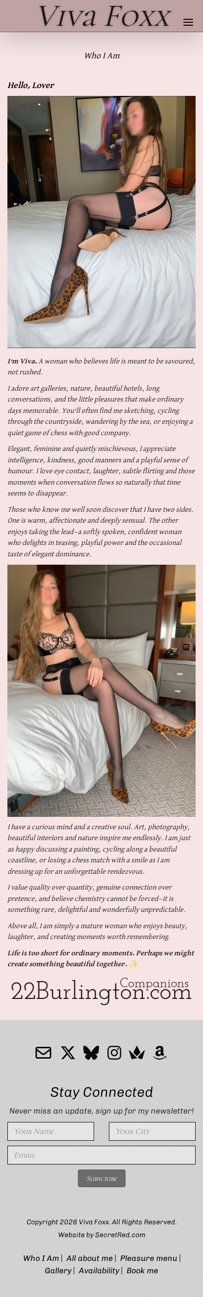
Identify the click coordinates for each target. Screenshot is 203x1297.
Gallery (58, 1270)
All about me (90, 1258)
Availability (99, 1270)
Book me (142, 1270)
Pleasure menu (148, 1258)
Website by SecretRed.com (101, 1235)
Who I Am (41, 1258)
